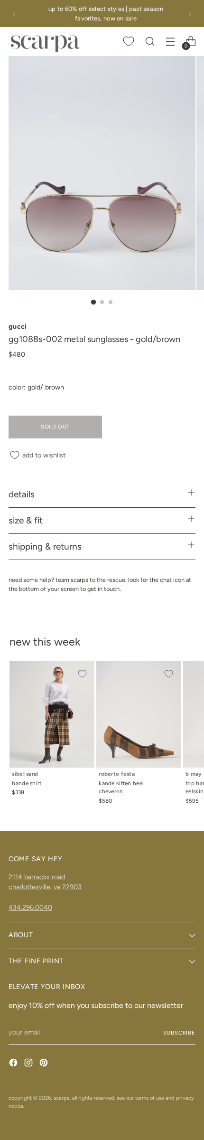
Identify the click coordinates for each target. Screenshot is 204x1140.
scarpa (62, 1097)
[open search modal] (149, 41)
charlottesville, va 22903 (45, 887)
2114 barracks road (37, 877)
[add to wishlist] (82, 673)
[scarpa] (44, 41)
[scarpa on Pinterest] (44, 1064)
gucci (18, 326)
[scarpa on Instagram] (29, 1064)
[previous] (14, 13)
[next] (189, 13)
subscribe (179, 1032)
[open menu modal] (170, 41)
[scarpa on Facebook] (14, 1064)
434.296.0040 (30, 907)
